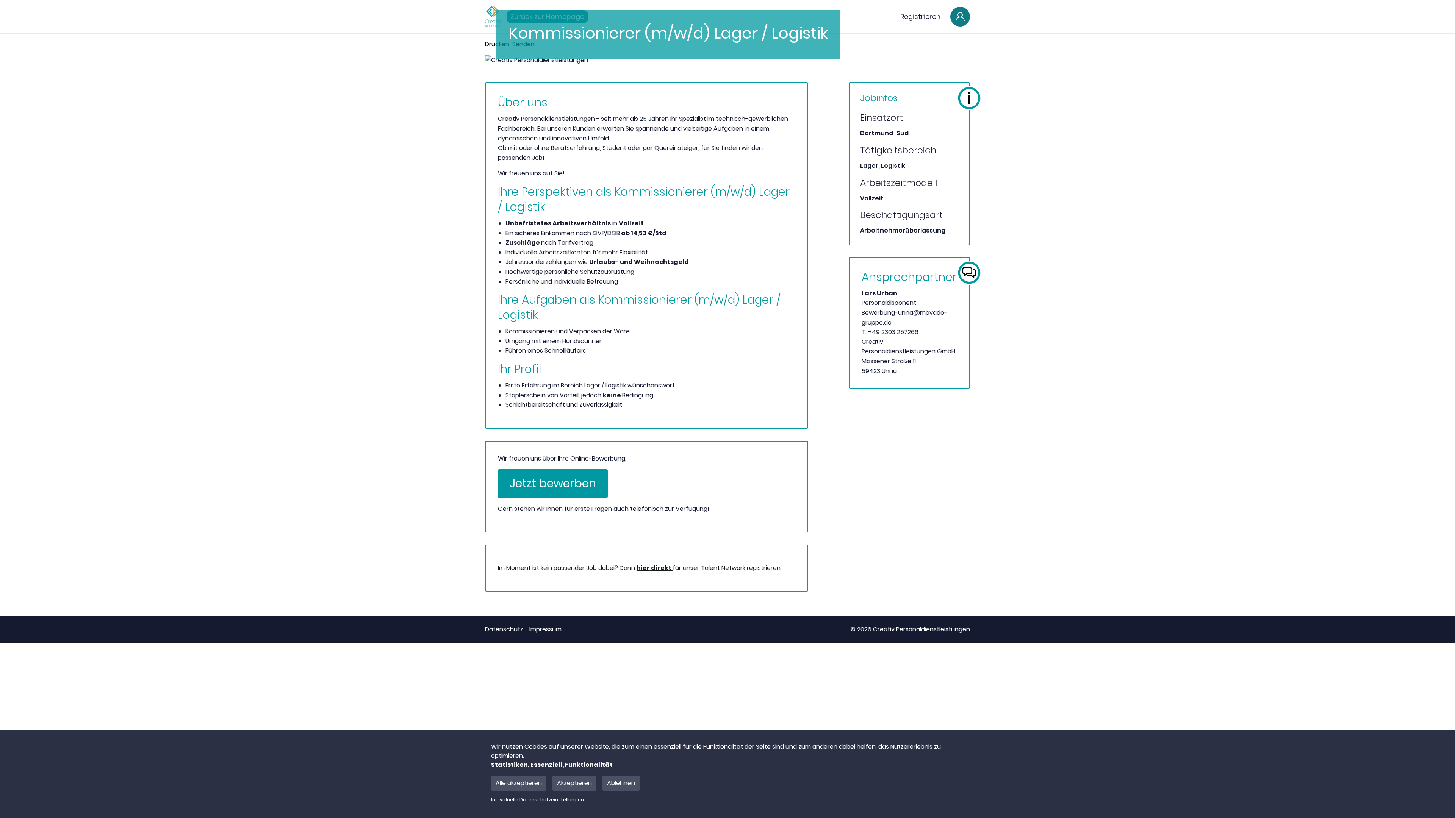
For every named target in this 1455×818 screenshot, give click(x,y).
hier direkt (655, 568)
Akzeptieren (574, 783)
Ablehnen (621, 783)
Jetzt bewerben (553, 483)
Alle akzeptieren (519, 783)
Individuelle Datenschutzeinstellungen (537, 800)
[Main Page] (493, 16)
